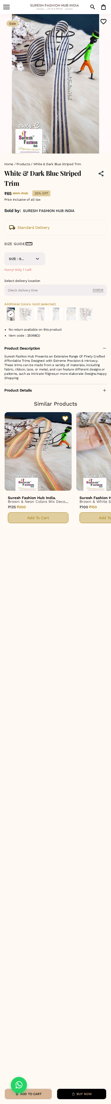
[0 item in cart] (103, 7)
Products (23, 164)
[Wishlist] (103, 21)
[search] (92, 7)
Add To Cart (38, 518)
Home (8, 164)
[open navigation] (6, 7)
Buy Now (84, 1094)
